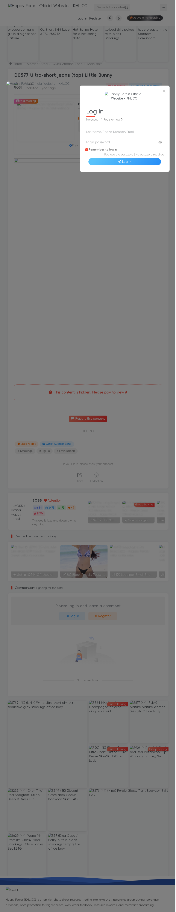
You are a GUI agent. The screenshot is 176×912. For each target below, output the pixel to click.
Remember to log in (103, 149)
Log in (126, 161)
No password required (150, 154)
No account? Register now (103, 119)
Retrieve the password (118, 154)
